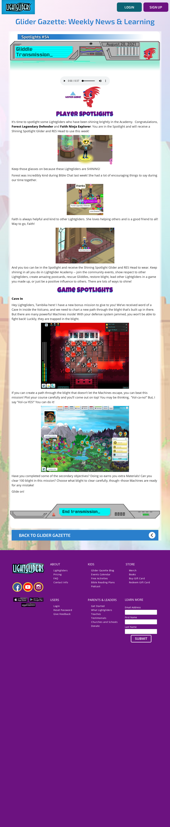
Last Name (131, 626)
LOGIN (129, 7)
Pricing (57, 574)
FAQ (55, 578)
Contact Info (60, 582)
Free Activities (99, 578)
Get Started (98, 606)
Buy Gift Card (137, 578)
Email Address (134, 607)
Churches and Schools (104, 622)
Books (132, 574)
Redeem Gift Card (139, 582)
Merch (133, 570)
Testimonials (98, 618)
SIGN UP (156, 7)
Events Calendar (101, 574)
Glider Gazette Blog (102, 570)
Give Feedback (62, 614)
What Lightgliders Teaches (101, 612)
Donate (95, 625)
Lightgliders (60, 570)
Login (56, 606)
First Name (131, 617)
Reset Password (62, 610)
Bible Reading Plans (103, 582)
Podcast (95, 586)
